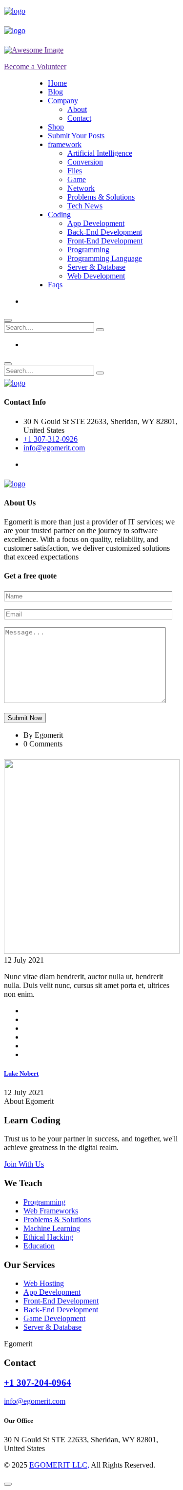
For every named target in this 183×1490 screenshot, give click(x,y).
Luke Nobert (21, 1073)
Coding (59, 214)
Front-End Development (104, 241)
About (77, 109)
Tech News (84, 206)
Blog (55, 92)
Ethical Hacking (48, 1237)
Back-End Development (104, 232)
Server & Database (96, 267)
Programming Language (104, 258)
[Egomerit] (14, 11)
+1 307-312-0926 (50, 439)
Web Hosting (43, 1283)
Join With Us (24, 1164)
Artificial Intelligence (99, 153)
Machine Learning (51, 1228)
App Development (95, 223)
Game (76, 179)
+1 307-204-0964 (37, 1383)
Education (39, 1246)
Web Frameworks (50, 1211)
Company (63, 100)
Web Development (96, 276)
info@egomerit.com (54, 448)
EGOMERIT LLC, (59, 1465)
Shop (56, 127)
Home (57, 83)
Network (81, 188)
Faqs (55, 284)
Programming (88, 249)
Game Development (54, 1318)
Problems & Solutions (101, 197)
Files (74, 171)
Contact (79, 118)
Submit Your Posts (76, 135)
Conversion (85, 162)
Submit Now (25, 718)
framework (64, 144)
